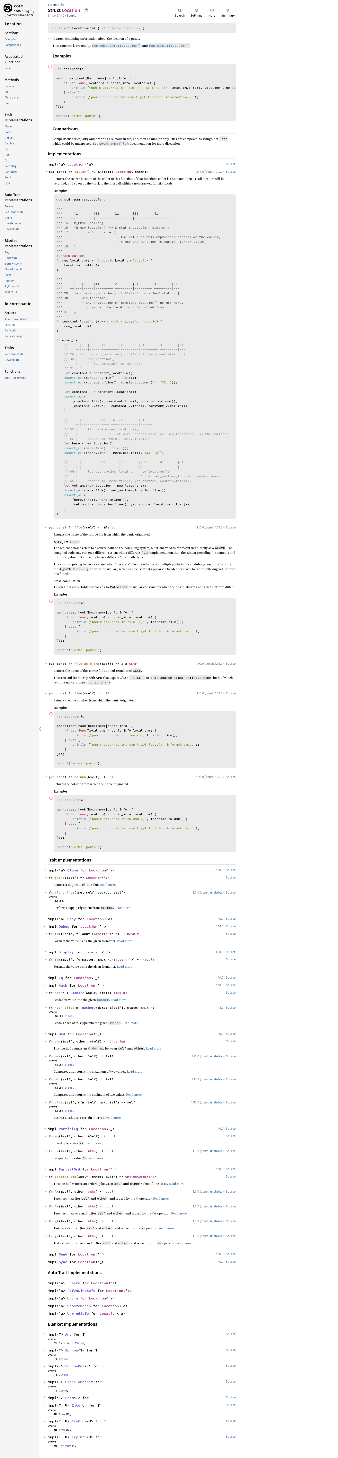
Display (66, 952)
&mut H (119, 993)
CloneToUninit (79, 1382)
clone (60, 877)
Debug (64, 926)
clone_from (64, 892)
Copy (71, 919)
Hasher (76, 993)
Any (68, 1334)
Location (75, 164)
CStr (133, 663)
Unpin (72, 1298)
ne (57, 1151)
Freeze (73, 1283)
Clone (72, 870)
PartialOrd (69, 1169)
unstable (216, 892)
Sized (68, 1016)
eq (57, 1136)
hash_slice (64, 1007)
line (78, 693)
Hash (63, 985)
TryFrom (79, 1421)
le (57, 1206)
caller (80, 172)
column (80, 777)
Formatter (101, 934)
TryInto (79, 1437)
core (18, 6)
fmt (58, 934)
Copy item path (86, 10)
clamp (60, 1102)
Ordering (117, 1041)
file (78, 527)
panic (60, 5)
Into (76, 1405)
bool (111, 1136)
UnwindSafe (78, 1313)
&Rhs (92, 1151)
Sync (63, 1262)
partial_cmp (65, 1177)
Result (133, 934)
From (69, 1397)
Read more (108, 884)
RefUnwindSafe (81, 1290)
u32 (107, 693)
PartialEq (68, 1129)
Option (131, 1177)
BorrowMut (74, 1366)
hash (59, 993)
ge (57, 1236)
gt (57, 1221)
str (114, 527)
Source (71, 15)
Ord (62, 1034)
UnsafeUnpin (79, 1306)
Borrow (71, 1350)
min (58, 1079)
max (58, 1056)
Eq (61, 977)
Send (63, 1254)
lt (57, 1191)
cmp (58, 1041)
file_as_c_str (87, 663)
